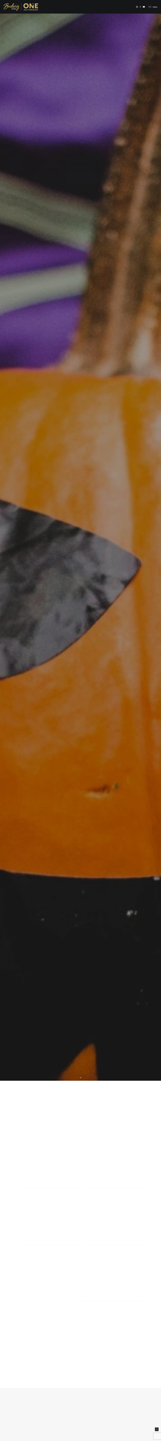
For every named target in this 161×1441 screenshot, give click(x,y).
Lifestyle (95, 553)
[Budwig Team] (21, 7)
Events (88, 553)
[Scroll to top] (157, 1429)
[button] (137, 7)
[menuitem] (137, 7)
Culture (82, 553)
